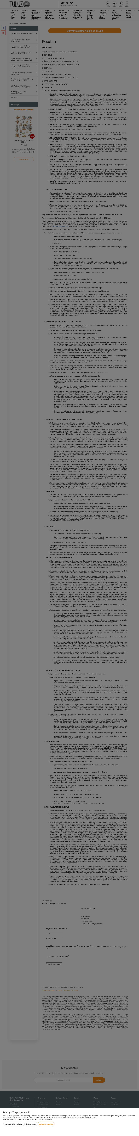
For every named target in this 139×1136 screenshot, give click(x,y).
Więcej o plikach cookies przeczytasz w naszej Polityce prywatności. (27, 1119)
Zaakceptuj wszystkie (46, 1124)
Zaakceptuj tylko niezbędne (13, 1124)
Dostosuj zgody (31, 1124)
